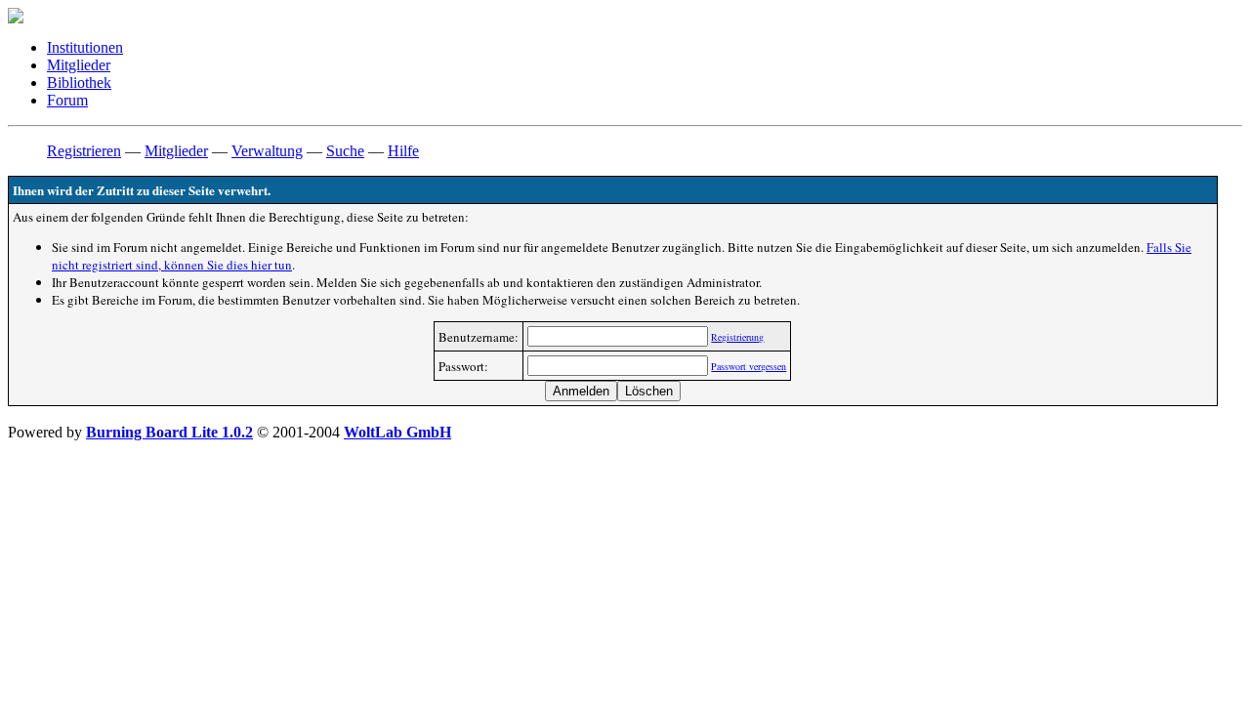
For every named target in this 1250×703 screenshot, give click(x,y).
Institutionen (85, 47)
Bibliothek (79, 82)
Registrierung (737, 337)
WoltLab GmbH (397, 432)
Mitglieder (78, 65)
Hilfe (403, 151)
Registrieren (84, 151)
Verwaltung (267, 151)
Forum (67, 100)
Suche (345, 151)
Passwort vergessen (748, 366)
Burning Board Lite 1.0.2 (169, 432)
